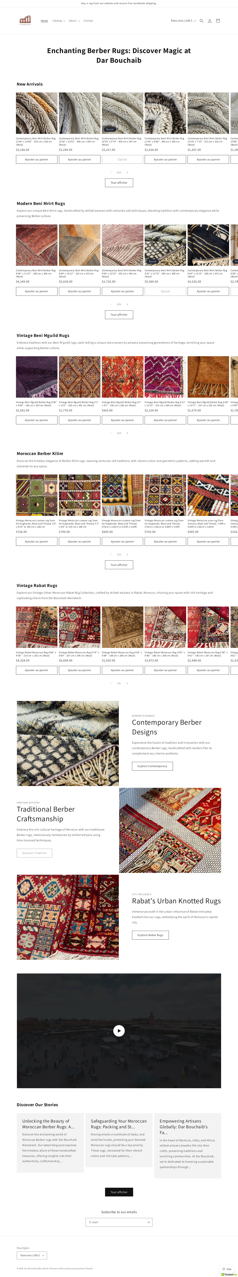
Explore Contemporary (152, 766)
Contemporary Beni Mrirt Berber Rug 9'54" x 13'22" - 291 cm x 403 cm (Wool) (121, 273)
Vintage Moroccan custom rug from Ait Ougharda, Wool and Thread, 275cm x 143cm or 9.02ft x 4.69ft (121, 523)
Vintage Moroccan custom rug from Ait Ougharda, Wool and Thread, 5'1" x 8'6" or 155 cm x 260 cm (79, 523)
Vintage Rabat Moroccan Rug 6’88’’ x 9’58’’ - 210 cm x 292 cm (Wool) (36, 654)
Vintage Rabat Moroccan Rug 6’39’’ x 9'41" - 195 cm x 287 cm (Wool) (208, 654)
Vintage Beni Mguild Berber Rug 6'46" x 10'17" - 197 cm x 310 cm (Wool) (208, 404)
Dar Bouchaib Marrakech (36, 1268)
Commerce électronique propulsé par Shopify (71, 1268)
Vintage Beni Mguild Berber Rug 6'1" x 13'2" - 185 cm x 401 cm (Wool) (79, 404)
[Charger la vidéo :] (119, 1030)
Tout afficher (119, 183)
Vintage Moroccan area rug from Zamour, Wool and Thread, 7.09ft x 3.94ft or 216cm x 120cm (207, 523)
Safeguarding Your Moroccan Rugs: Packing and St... (119, 1124)
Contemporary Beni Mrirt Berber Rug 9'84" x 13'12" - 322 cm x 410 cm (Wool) (79, 273)
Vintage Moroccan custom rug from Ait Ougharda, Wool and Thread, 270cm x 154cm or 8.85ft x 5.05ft (164, 523)
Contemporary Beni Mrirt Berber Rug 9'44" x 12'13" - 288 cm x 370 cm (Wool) (207, 273)
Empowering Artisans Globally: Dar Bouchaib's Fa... (184, 1126)
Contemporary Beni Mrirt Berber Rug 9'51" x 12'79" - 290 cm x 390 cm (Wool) (164, 273)
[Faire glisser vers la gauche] (111, 172)
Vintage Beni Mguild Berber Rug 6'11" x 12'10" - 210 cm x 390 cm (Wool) (165, 404)
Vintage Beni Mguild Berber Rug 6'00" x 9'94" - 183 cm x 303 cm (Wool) (36, 404)
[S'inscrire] (148, 1222)
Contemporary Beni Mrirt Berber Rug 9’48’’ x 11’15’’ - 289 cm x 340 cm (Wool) (36, 273)
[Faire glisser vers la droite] (127, 172)
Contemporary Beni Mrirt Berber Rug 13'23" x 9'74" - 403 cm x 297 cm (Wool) (121, 141)
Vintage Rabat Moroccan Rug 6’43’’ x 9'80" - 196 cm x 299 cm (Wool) (165, 654)
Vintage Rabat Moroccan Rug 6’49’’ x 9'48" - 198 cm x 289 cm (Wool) (122, 654)
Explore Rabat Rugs (150, 935)
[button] (58, 21)
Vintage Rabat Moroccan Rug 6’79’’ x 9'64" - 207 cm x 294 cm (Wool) (79, 654)
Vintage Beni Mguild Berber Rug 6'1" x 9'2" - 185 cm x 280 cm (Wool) (121, 404)
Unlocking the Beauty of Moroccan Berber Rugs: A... (48, 1124)
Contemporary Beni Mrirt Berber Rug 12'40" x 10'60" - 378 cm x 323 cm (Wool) (36, 141)
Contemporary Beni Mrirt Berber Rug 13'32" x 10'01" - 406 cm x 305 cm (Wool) (79, 141)
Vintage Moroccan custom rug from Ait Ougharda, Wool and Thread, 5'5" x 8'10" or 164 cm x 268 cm (36, 523)
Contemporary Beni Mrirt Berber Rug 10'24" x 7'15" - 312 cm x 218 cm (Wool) (207, 141)
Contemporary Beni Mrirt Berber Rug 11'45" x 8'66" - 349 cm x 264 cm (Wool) (164, 141)
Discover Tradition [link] (34, 853)
